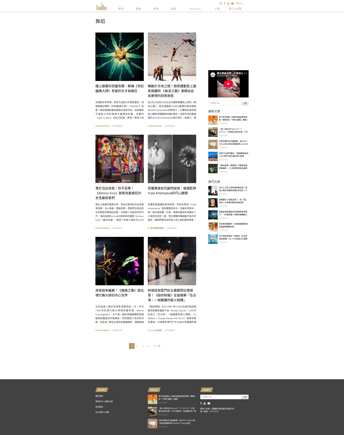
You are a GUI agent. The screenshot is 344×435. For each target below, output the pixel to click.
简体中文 (239, 3)
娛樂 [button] (138, 8)
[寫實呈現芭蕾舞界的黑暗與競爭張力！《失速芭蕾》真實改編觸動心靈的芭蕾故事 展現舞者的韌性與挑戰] (213, 214)
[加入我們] (233, 3)
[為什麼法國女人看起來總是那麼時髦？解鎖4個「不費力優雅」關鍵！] (213, 120)
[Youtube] (229, 3)
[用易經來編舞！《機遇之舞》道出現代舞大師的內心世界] (119, 261)
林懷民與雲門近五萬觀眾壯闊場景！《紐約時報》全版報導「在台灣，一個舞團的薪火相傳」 (172, 295)
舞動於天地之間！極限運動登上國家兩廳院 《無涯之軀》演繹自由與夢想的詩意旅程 (172, 91)
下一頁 (156, 346)
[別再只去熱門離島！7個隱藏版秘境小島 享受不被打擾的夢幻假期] (213, 156)
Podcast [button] (195, 8)
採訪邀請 (99, 406)
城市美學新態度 (157, 228)
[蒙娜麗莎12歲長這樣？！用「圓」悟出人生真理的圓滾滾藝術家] (213, 202)
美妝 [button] (156, 8)
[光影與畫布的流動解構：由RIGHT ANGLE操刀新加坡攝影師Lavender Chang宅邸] (213, 144)
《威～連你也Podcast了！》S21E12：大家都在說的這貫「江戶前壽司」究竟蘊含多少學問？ (233, 132)
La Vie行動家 (156, 330)
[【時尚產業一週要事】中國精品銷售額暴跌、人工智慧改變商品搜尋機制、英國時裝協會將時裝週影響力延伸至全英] (213, 168)
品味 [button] (173, 8)
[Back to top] (335, 426)
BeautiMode (103, 126)
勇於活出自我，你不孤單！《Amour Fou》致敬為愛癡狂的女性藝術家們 (118, 193)
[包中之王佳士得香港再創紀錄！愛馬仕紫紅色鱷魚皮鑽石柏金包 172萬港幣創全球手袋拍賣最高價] (213, 190)
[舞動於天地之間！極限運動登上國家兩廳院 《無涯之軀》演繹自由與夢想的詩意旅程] (172, 56)
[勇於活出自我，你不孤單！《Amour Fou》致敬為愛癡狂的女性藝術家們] (119, 158)
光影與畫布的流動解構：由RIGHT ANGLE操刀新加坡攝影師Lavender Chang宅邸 (233, 144)
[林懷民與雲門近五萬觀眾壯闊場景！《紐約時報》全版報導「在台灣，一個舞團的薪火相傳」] (172, 261)
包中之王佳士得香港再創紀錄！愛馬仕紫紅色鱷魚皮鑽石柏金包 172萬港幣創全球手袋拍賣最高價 (233, 190)
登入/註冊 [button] (235, 8)
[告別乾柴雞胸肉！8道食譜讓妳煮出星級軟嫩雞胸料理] (213, 227)
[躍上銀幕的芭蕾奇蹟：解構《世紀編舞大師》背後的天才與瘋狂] (119, 56)
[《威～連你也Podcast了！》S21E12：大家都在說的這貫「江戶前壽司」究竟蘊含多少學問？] (213, 132)
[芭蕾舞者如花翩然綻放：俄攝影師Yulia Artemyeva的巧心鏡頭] (172, 158)
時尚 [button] (121, 8)
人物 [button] (217, 8)
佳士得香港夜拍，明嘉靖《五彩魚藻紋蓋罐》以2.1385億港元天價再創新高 (233, 239)
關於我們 (99, 396)
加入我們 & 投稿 (102, 412)
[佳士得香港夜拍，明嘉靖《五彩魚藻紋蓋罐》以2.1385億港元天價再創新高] (213, 239)
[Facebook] (225, 3)
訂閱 (245, 103)
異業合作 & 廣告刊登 (104, 401)
